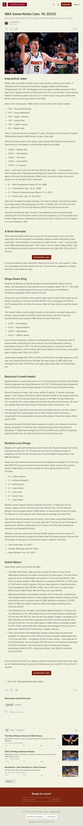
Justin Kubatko (14, 22)
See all (8, 781)
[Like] (7, 29)
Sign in (76, 4)
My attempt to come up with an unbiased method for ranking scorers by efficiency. (30, 740)
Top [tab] (7, 730)
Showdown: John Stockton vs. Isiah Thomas (25, 767)
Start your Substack (36, 817)
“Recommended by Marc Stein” (30, 681)
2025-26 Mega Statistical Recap (20, 751)
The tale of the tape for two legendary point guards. (23, 770)
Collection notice (55, 812)
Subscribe (66, 4)
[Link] (1, 78)
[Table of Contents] (2, 413)
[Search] (54, 4)
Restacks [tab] (18, 705)
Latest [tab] (12, 730)
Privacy (40, 812)
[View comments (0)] (12, 29)
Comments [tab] (9, 705)
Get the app (51, 817)
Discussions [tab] (20, 730)
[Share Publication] (58, 4)
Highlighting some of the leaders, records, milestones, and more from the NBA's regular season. (30, 755)
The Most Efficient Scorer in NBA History (23, 736)
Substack (31, 822)
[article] (41, 741)
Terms (46, 812)
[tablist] (13, 705)
